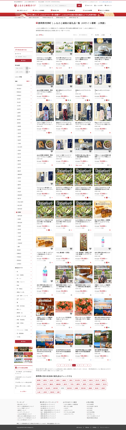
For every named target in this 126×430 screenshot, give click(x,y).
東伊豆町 (55, 388)
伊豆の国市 (40, 388)
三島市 (71, 380)
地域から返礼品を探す (34, 17)
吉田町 (45, 392)
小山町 (39, 392)
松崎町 (76, 388)
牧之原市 (48, 388)
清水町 (97, 388)
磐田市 (104, 380)
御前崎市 (98, 384)
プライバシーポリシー (104, 427)
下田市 (72, 384)
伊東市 (84, 380)
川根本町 (52, 392)
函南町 (90, 388)
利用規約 (94, 427)
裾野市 (78, 384)
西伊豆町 (83, 388)
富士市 (97, 380)
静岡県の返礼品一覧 (60, 17)
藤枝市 (51, 384)
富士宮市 (77, 380)
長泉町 (103, 388)
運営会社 (87, 427)
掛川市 (45, 384)
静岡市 (45, 380)
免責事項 (51, 423)
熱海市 (64, 380)
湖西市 (84, 384)
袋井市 (65, 384)
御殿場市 (58, 384)
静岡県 (39, 380)
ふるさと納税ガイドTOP (19, 17)
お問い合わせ (79, 427)
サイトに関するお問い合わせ (105, 1)
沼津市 (58, 380)
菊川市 (105, 384)
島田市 (91, 380)
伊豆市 (91, 384)
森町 (58, 392)
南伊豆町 (69, 388)
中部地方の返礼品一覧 (48, 17)
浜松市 (51, 380)
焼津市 (39, 384)
